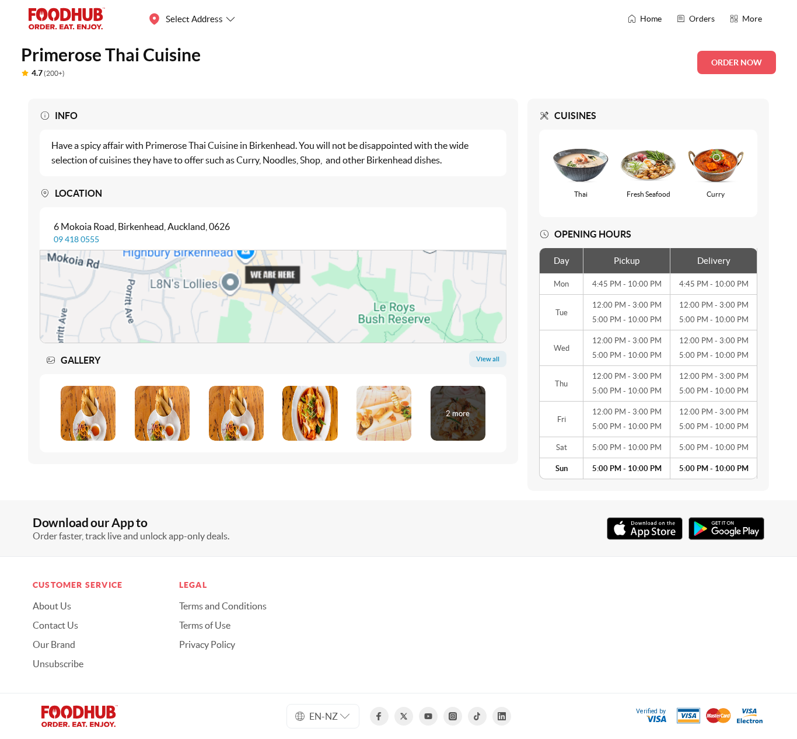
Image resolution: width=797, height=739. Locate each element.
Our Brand (54, 644)
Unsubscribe (58, 663)
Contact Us (55, 625)
